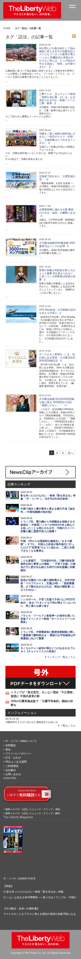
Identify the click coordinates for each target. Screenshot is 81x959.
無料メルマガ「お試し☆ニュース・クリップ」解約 (32, 813)
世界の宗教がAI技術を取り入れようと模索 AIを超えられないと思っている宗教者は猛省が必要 (57, 274)
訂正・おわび (13, 757)
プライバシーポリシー (18, 753)
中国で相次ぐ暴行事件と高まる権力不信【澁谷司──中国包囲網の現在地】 (48, 510)
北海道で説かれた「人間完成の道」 (57, 177)
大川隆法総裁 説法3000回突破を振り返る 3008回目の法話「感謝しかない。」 (56, 402)
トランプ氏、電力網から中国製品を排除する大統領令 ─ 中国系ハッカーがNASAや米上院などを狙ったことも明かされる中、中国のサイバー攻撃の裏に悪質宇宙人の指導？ (48, 526)
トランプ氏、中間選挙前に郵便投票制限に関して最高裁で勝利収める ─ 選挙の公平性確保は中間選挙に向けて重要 (48, 635)
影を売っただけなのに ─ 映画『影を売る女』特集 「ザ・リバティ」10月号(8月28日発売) (48, 497)
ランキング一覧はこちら (61, 657)
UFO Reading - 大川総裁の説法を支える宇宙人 (57, 311)
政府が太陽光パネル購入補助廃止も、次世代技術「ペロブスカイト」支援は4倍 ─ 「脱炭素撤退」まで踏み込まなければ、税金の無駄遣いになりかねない (48, 584)
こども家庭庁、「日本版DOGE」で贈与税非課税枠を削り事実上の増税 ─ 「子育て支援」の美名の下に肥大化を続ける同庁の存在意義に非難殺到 (48, 565)
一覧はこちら (67, 725)
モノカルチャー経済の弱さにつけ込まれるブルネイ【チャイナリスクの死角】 (48, 649)
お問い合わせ (13, 774)
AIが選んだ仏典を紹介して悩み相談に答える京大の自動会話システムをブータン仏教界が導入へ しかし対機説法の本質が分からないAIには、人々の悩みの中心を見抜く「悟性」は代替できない (57, 57)
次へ (71, 453)
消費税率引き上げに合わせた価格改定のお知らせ (31, 722)
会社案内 (10, 770)
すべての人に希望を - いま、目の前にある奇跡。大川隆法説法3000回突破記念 (57, 357)
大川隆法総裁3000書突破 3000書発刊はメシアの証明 (57, 244)
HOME (6, 28)
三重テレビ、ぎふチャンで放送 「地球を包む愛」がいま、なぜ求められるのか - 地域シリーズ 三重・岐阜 (57, 98)
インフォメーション (22, 712)
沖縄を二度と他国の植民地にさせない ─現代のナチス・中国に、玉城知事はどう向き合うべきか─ (57, 137)
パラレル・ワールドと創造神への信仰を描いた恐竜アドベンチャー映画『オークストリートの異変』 (48, 619)
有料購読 (10, 745)
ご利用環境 (11, 766)
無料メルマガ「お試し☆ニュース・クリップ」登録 (32, 809)
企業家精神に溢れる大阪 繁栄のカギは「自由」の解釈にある (57, 210)
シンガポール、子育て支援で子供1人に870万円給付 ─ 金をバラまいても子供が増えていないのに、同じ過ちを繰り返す (48, 603)
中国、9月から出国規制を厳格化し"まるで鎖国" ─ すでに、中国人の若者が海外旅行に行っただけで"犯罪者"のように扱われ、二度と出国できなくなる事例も (48, 545)
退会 (8, 749)
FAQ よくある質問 (16, 761)
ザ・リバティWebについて (21, 741)
